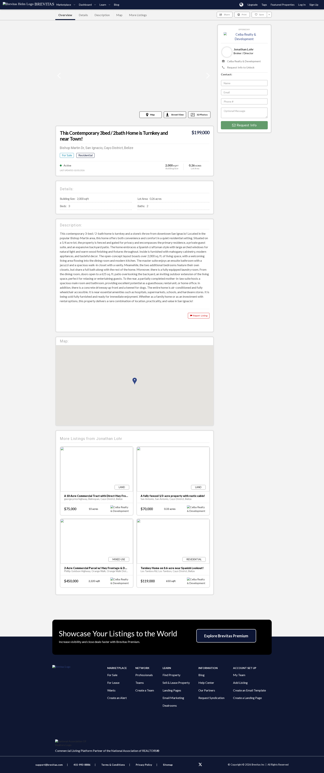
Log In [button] (302, 4)
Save (261, 14)
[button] (241, 4)
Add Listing (240, 682)
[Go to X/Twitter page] (200, 764)
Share (227, 14)
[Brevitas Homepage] (79, 667)
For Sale (112, 675)
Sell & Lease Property (176, 682)
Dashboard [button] (85, 4)
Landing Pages (172, 690)
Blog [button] (116, 4)
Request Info (246, 125)
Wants (111, 690)
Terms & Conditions (113, 764)
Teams (139, 682)
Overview (65, 15)
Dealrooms (170, 705)
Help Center (206, 682)
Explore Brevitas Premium (226, 636)
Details (83, 15)
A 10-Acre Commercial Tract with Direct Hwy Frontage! (99, 495)
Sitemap (168, 764)
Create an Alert (117, 698)
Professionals (144, 675)
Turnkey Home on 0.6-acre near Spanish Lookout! (172, 568)
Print (244, 14)
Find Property (171, 675)
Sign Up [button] (313, 4)
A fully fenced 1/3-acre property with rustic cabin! (173, 495)
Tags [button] (264, 4)
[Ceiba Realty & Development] (244, 36)
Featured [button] (283, 4)
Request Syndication (211, 698)
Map (119, 15)
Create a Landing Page (247, 698)
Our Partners (206, 690)
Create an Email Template (249, 690)
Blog (201, 675)
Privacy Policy (144, 764)
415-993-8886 (82, 764)
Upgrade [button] (253, 4)
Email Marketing (173, 698)
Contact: (226, 74)
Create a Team (144, 690)
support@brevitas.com (49, 764)
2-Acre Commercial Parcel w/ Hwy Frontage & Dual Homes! (101, 568)
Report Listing (199, 315)
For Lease (113, 682)
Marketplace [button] (64, 4)
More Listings (138, 15)
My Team (239, 675)
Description (102, 15)
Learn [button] (103, 4)
